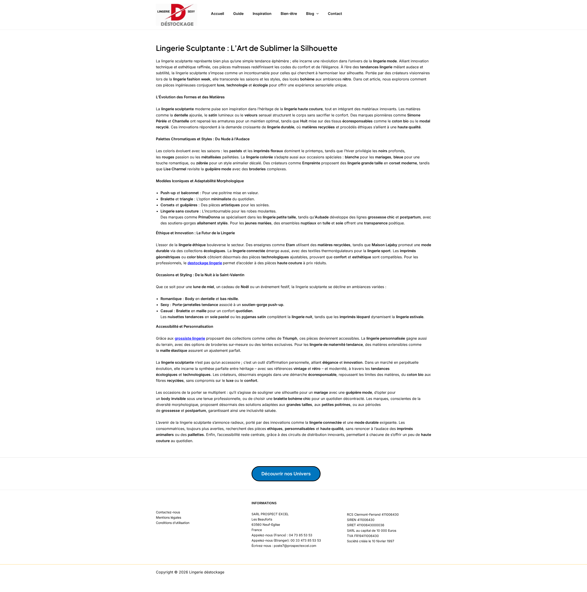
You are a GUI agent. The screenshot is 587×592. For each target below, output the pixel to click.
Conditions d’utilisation (172, 523)
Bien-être (289, 13)
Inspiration (262, 13)
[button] (316, 14)
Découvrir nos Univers (286, 473)
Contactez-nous (168, 512)
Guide (238, 13)
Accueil (217, 13)
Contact (335, 13)
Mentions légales (168, 517)
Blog (310, 13)
